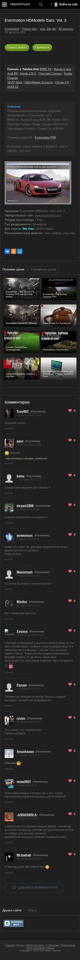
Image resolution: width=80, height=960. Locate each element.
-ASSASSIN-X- (27, 814)
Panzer (22, 685)
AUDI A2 (12, 86)
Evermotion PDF (45, 137)
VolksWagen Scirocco (38, 82)
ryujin (21, 718)
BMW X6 (45, 69)
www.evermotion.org (47, 215)
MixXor (22, 601)
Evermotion (12, 29)
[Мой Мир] (19, 251)
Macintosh (25, 572)
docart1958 (25, 505)
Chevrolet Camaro (50, 73)
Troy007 (23, 411)
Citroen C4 (62, 82)
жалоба (9, 428)
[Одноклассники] (13, 251)
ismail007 (24, 781)
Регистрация (68, 945)
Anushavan (25, 751)
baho (20, 476)
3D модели (65, 29)
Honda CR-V (28, 73)
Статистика (52, 945)
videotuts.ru (20, 4)
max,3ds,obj (48, 29)
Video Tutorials (53, 950)
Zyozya (22, 631)
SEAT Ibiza (14, 82)
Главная (9, 945)
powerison (25, 535)
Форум (20, 945)
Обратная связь (35, 945)
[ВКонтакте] (7, 251)
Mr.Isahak (24, 855)
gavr (20, 441)
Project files (29, 29)
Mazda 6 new (62, 69)
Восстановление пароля (40, 948)
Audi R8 (12, 73)
